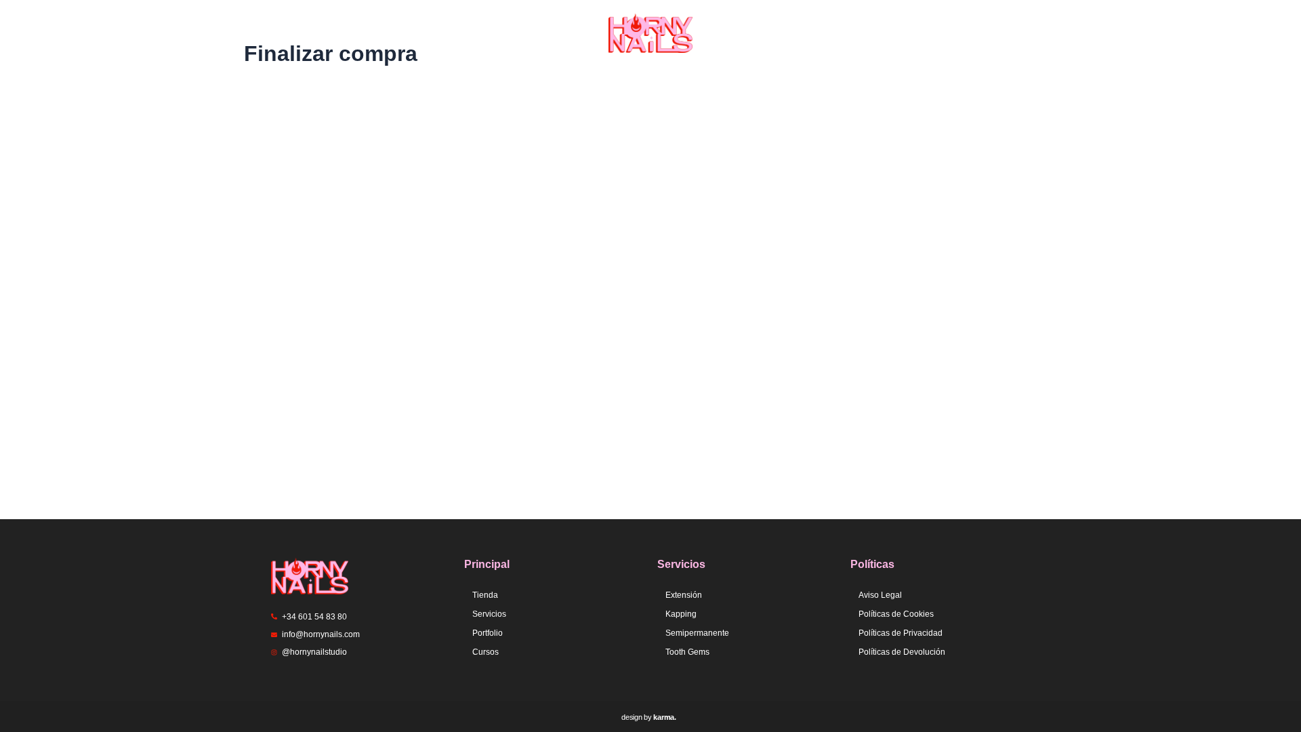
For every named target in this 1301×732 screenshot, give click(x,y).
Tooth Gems (687, 652)
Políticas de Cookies (896, 614)
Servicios (512, 33)
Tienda (424, 33)
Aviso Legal (880, 595)
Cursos (485, 652)
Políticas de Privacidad (901, 633)
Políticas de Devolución (902, 652)
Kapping (681, 614)
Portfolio (784, 33)
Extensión (683, 595)
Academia (881, 33)
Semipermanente (697, 633)
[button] (515, 33)
